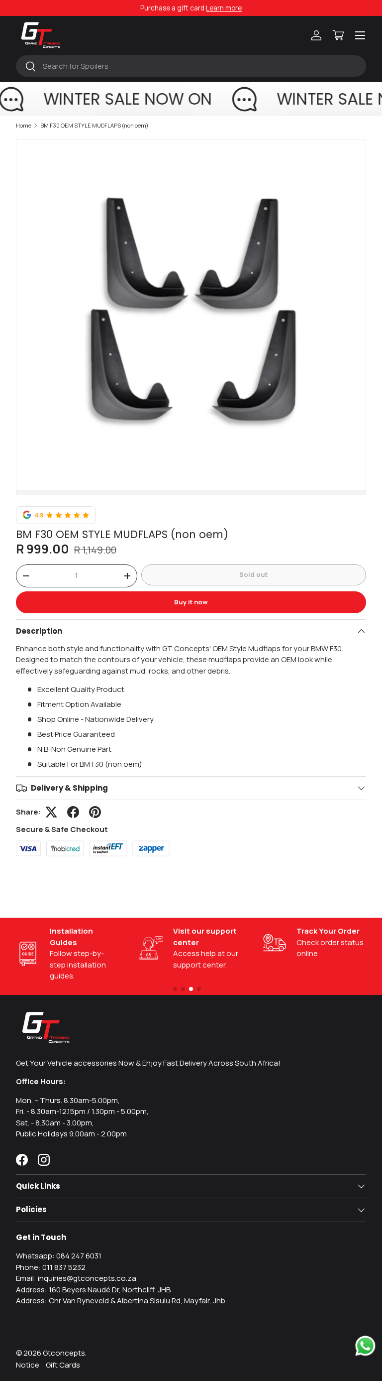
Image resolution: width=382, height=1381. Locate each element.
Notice (27, 1365)
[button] (338, 35)
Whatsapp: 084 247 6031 (58, 1255)
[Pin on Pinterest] (95, 812)
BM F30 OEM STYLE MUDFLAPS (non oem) (94, 125)
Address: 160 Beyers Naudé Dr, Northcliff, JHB (93, 1289)
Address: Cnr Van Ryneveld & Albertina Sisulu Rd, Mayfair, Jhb (120, 1300)
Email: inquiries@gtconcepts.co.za (76, 1278)
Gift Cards (63, 1365)
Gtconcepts (64, 1353)
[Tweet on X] (51, 812)
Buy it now (191, 601)
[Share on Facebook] (73, 812)
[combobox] (191, 66)
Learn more (224, 7)
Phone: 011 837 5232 (51, 1267)
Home (23, 125)
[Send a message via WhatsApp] (365, 1346)
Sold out (253, 574)
